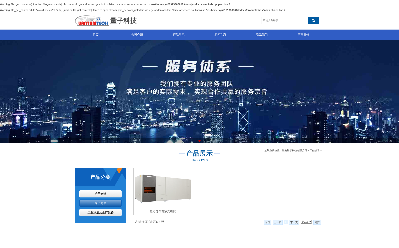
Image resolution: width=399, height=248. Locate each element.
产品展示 (179, 34)
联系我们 (262, 34)
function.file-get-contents (47, 4)
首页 (96, 34)
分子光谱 (100, 193)
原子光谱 (100, 203)
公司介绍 (137, 34)
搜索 (313, 20)
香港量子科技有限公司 (294, 150)
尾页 (317, 222)
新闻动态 (220, 34)
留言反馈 (303, 34)
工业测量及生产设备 (100, 212)
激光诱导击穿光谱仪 (163, 211)
